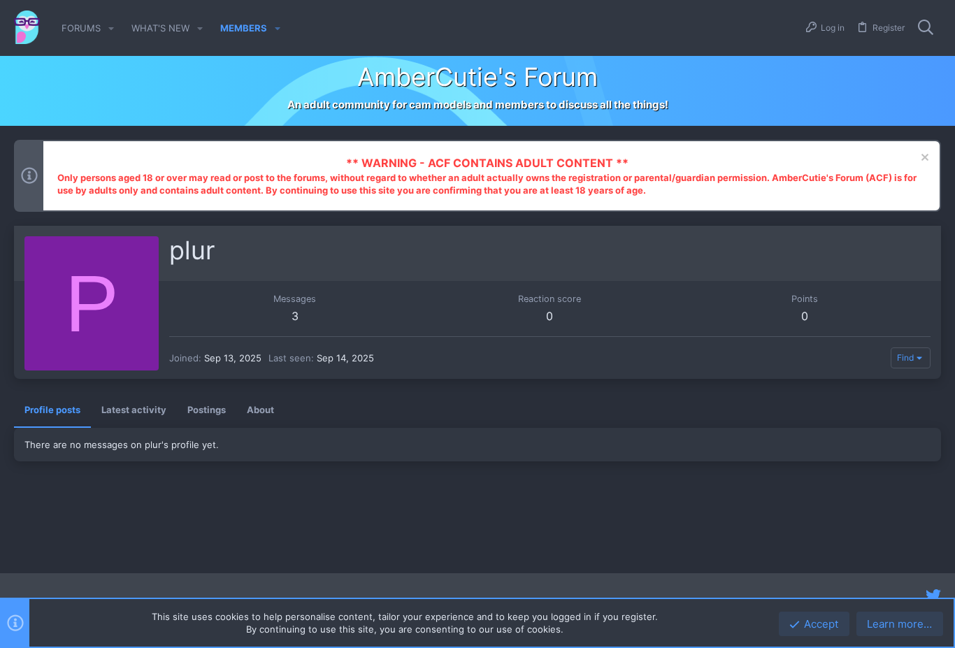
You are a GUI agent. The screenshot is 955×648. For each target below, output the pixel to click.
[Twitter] (933, 595)
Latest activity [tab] (133, 409)
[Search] (925, 28)
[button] (111, 28)
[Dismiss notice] (923, 159)
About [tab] (260, 409)
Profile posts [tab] (52, 409)
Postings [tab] (206, 409)
